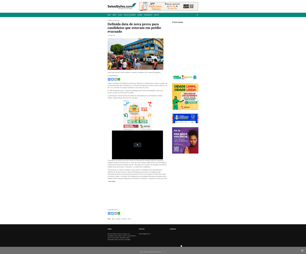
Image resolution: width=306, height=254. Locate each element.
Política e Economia (130, 15)
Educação (124, 218)
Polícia (120, 15)
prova (129, 218)
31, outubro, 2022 (111, 35)
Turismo (139, 15)
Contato (156, 15)
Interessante (148, 15)
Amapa (113, 218)
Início (109, 15)
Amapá (114, 15)
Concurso (118, 218)
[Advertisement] (137, 196)
